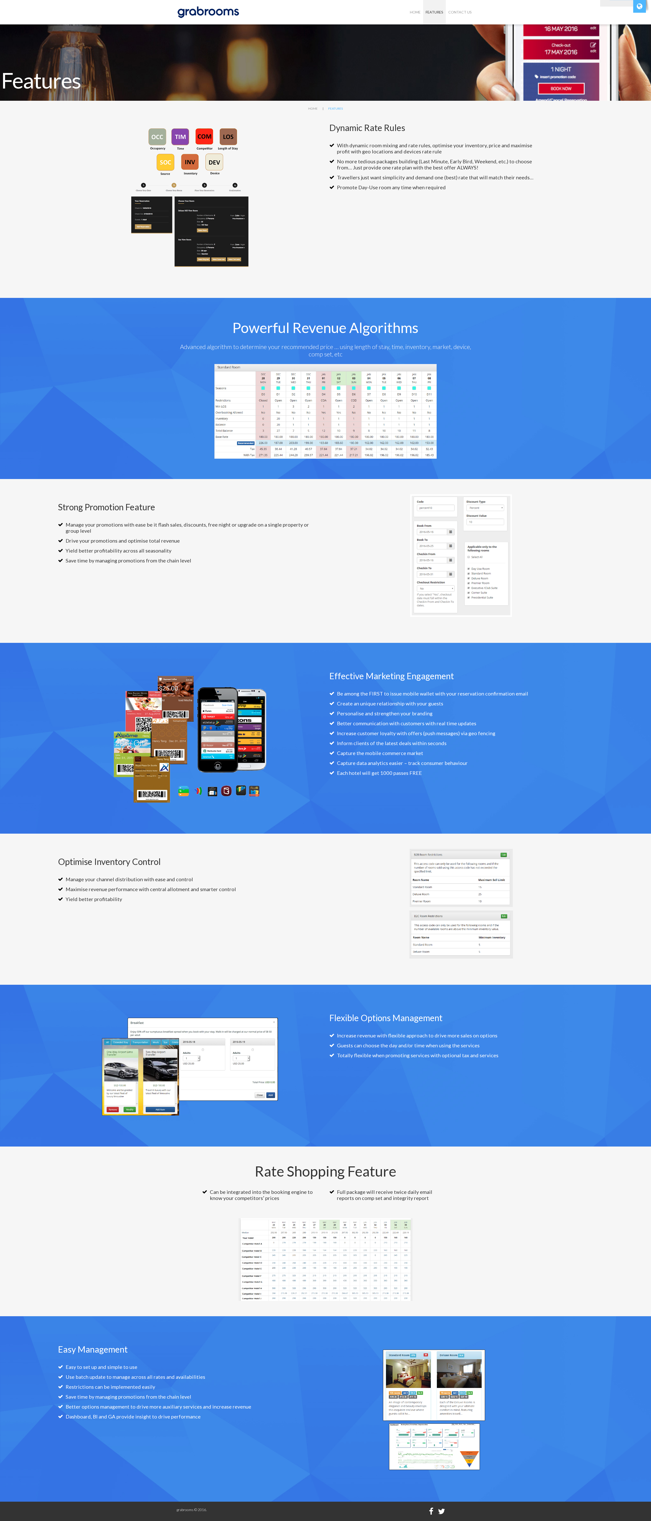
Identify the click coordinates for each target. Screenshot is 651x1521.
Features (434, 12)
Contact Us (460, 12)
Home (415, 12)
